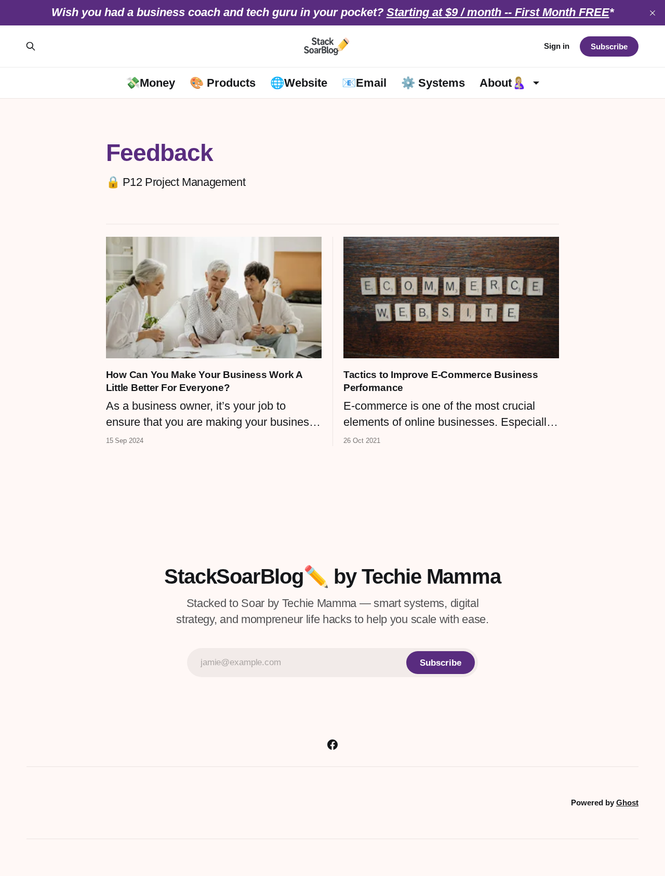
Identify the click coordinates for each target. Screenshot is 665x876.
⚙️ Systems (433, 82)
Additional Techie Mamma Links (205, 791)
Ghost (627, 802)
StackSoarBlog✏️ (370, 814)
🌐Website (298, 82)
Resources (393, 791)
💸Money (150, 82)
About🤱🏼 (503, 82)
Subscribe (609, 46)
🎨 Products (223, 82)
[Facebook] (332, 744)
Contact (457, 791)
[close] (652, 13)
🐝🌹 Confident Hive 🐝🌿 (237, 814)
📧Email (364, 82)
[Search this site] (30, 46)
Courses (327, 791)
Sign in (556, 46)
